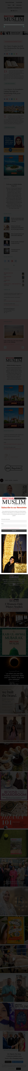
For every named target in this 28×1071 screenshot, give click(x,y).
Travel (9, 5)
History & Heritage (10, 2)
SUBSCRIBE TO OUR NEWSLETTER (14, 7)
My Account (19, 5)
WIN (13, 5)
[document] (14, 535)
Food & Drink (19, 2)
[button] (26, 498)
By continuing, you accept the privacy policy (11, 528)
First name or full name (5, 519)
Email (2, 523)
